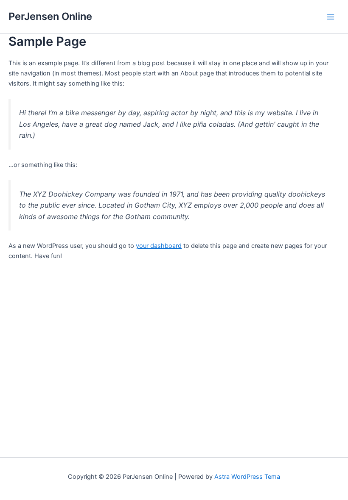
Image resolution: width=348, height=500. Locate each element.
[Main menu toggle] (331, 17)
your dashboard (159, 246)
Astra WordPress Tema (247, 477)
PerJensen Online (50, 16)
